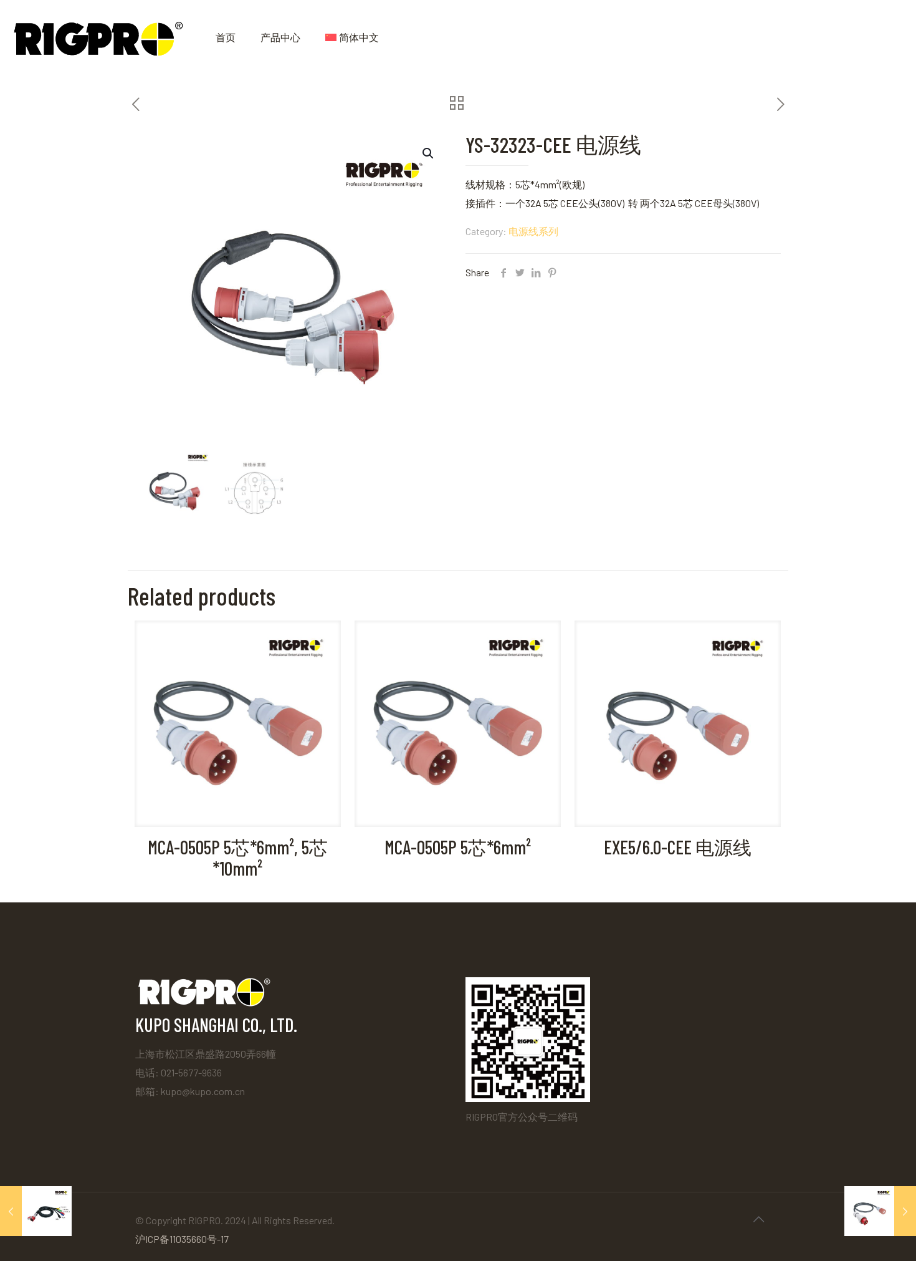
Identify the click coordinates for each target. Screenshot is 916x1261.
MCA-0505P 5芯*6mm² (457, 847)
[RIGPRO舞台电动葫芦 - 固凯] (98, 37)
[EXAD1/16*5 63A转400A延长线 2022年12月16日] (36, 1211)
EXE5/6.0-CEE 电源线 (677, 847)
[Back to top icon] (758, 1218)
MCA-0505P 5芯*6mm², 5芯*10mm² (238, 857)
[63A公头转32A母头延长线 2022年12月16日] (880, 1211)
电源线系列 (533, 231)
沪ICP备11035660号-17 (182, 1239)
